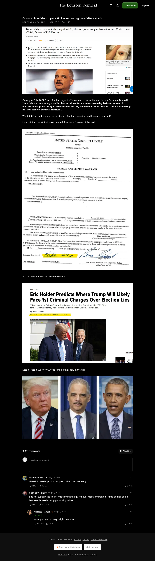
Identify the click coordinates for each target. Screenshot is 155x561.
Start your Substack (69, 547)
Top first (127, 451)
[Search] (111, 5)
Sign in (146, 5)
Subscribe (130, 5)
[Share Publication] (118, 5)
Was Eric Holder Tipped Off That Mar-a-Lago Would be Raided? (64, 18)
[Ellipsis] (131, 477)
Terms (86, 539)
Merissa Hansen (30, 22)
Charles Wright (37, 492)
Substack (62, 554)
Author (38, 515)
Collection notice (99, 539)
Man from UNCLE (38, 477)
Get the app (92, 547)
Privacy (77, 539)
